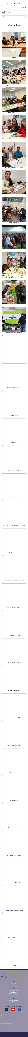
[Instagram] (21, 7)
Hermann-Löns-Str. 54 (14, 1000)
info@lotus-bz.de (14, 983)
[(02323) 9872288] (15, 6)
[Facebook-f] (23, 7)
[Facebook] (19, 1009)
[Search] (26, 17)
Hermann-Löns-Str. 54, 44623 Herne (14, 3)
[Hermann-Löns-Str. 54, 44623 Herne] (14, 1)
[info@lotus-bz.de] (14, 981)
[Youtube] (25, 7)
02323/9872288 (14, 990)
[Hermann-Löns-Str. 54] (14, 998)
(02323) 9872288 (15, 9)
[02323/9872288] (14, 988)
